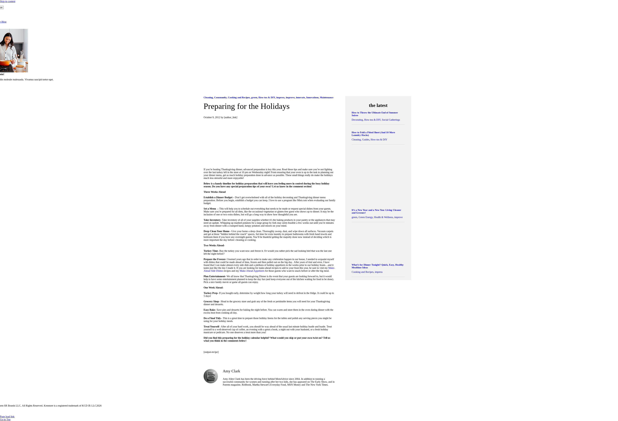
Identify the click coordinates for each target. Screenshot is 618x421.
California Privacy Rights (95, 411)
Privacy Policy (52, 411)
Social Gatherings (391, 119)
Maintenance (326, 97)
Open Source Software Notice (174, 411)
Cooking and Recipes (239, 97)
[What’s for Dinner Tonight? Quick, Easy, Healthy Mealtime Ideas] (378, 258)
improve (290, 97)
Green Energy (366, 217)
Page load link (7, 416)
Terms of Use (36, 411)
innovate (300, 97)
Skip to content (7, 1)
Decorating (357, 119)
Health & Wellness (383, 217)
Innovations (312, 97)
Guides (365, 139)
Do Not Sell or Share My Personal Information (133, 411)
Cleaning (208, 97)
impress (280, 97)
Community (220, 97)
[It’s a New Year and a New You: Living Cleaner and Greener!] (378, 203)
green (254, 97)
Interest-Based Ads (70, 411)
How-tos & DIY (266, 97)
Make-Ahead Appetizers (252, 270)
